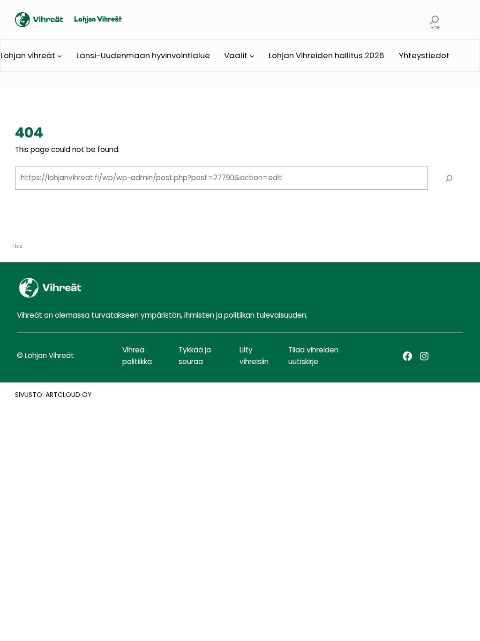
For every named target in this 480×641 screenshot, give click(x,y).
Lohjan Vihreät (98, 19)
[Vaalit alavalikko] (252, 55)
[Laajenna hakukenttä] (434, 19)
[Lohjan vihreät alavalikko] (59, 55)
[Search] (449, 178)
